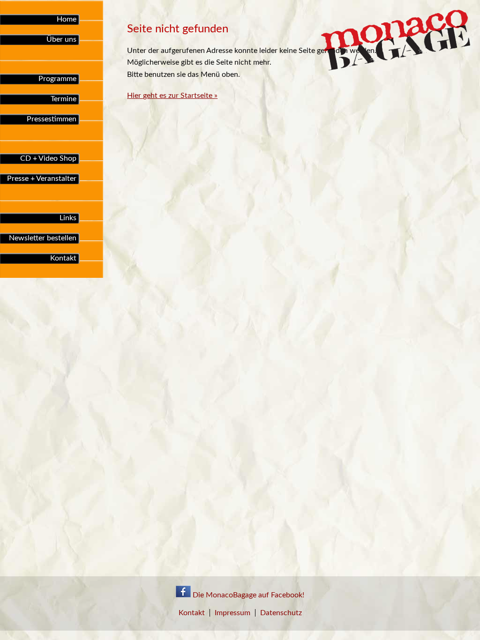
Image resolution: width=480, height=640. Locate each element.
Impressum (232, 613)
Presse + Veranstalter (41, 178)
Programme (57, 78)
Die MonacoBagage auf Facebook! (247, 595)
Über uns (61, 39)
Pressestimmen (51, 119)
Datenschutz (281, 613)
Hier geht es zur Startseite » (172, 95)
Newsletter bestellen (42, 238)
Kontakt (63, 258)
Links (68, 218)
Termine (63, 99)
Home (66, 19)
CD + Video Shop (48, 158)
